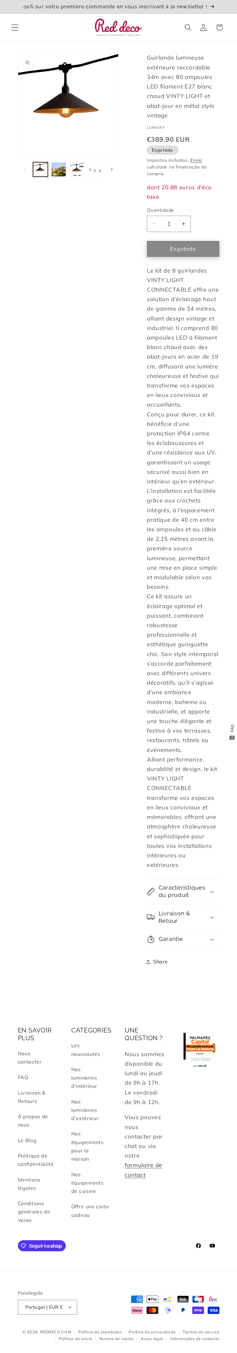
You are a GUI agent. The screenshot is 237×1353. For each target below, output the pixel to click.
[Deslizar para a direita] (111, 169)
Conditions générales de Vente (34, 1211)
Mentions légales (29, 1184)
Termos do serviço (201, 1331)
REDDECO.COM (56, 1331)
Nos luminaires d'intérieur (84, 1077)
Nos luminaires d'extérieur (85, 1110)
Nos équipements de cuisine (87, 1182)
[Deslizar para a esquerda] (24, 169)
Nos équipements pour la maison (87, 1146)
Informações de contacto (194, 1338)
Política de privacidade (152, 1331)
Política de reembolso (100, 1331)
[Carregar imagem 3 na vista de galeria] (76, 169)
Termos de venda (116, 1338)
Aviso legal (152, 1338)
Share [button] (160, 961)
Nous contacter (30, 1057)
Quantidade (160, 210)
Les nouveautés (85, 1049)
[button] (15, 27)
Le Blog (27, 1140)
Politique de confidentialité (36, 1160)
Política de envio (75, 1338)
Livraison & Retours (32, 1097)
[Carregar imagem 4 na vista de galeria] (95, 169)
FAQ (23, 1077)
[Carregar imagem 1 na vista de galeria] (40, 169)
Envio (196, 160)
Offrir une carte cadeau (90, 1210)
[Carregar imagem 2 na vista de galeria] (58, 169)
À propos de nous (33, 1120)
